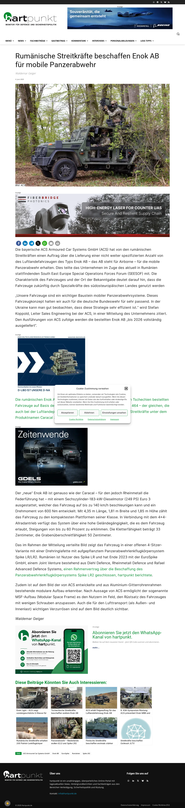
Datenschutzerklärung (97, 419)
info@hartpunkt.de (67, 793)
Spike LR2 (86, 753)
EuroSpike (65, 753)
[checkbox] (7, 803)
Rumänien (76, 753)
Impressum (114, 419)
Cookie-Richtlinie (76, 419)
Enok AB (55, 753)
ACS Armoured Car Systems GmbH (36, 753)
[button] (126, 388)
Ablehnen (89, 412)
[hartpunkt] (30, 19)
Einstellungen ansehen (114, 412)
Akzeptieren (67, 412)
